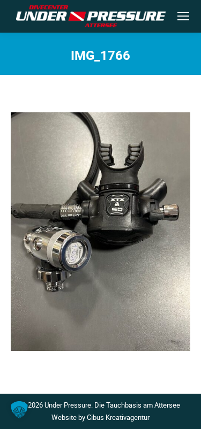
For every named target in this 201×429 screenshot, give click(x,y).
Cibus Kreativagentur (118, 417)
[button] (19, 409)
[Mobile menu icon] (183, 16)
